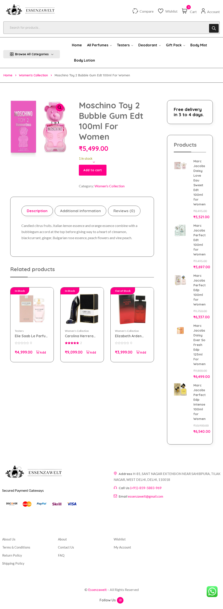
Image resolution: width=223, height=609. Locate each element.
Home (7, 75)
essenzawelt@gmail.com (145, 496)
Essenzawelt (97, 589)
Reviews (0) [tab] (124, 210)
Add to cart (92, 170)
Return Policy (12, 555)
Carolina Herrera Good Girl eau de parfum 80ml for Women (79, 336)
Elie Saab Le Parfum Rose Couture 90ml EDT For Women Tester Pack (32, 336)
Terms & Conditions (16, 547)
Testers (19, 330)
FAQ (61, 555)
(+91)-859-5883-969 (146, 488)
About (62, 539)
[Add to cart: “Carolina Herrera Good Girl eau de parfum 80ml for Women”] (91, 352)
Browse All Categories (32, 54)
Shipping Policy (13, 563)
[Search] (214, 28)
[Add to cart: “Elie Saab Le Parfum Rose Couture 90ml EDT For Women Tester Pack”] (41, 352)
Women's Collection (33, 75)
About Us (8, 539)
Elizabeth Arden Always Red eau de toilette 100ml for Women (131, 336)
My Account (122, 547)
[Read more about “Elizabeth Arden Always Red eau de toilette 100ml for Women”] (141, 352)
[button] (60, 107)
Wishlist (120, 539)
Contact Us (66, 547)
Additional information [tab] (80, 210)
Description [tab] (37, 210)
